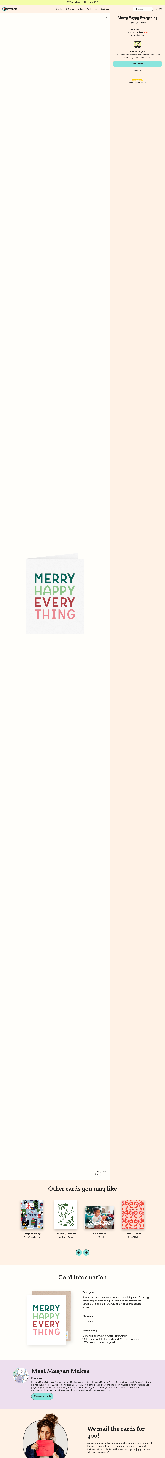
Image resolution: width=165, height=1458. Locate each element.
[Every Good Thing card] (32, 1214)
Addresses (92, 9)
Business (105, 9)
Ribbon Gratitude (133, 1234)
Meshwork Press (66, 1237)
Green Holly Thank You (66, 1234)
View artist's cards (42, 1396)
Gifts (80, 9)
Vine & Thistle (133, 1237)
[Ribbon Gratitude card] (133, 1214)
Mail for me (137, 64)
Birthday (70, 9)
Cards (59, 9)
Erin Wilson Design (32, 1237)
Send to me (137, 71)
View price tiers (137, 35)
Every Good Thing (32, 1234)
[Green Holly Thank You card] (65, 1214)
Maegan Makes (139, 23)
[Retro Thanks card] (99, 1217)
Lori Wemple (99, 1237)
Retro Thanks (99, 1234)
